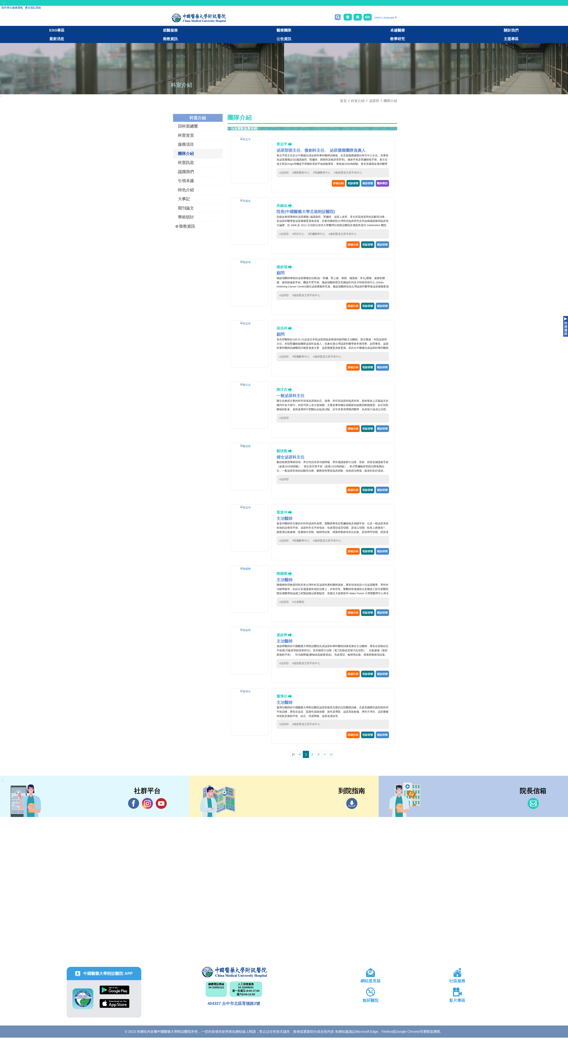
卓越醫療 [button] (397, 30)
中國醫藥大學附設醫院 (234, 972)
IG (147, 803)
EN (367, 17)
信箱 (533, 803)
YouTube (161, 803)
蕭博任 (282, 696)
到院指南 (351, 803)
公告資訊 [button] (284, 39)
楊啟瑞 (282, 267)
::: (4, 2)
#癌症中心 (298, 233)
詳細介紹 (338, 183)
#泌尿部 (284, 172)
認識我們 (186, 172)
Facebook (133, 803)
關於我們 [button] (511, 30)
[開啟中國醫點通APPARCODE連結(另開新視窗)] (82, 998)
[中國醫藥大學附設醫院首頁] (198, 18)
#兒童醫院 (298, 601)
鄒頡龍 (282, 451)
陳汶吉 (282, 389)
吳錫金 (282, 205)
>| (331, 754)
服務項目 (186, 144)
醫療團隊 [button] (284, 30)
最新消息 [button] (56, 39)
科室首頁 (186, 135)
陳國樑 (282, 573)
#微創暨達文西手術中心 (348, 172)
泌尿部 (374, 101)
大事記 (184, 199)
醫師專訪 (382, 183)
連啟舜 (282, 635)
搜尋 (338, 17)
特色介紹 (186, 190)
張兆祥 (282, 328)
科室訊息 (186, 162)
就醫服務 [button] (170, 30)
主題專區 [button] (511, 39)
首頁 (343, 101)
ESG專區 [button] (56, 30)
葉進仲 (282, 512)
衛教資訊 (187, 226)
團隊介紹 (390, 101)
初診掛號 (353, 183)
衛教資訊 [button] (170, 39)
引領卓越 (186, 181)
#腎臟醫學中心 (321, 172)
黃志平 (282, 144)
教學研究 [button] (397, 39)
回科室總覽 (188, 126)
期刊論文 (186, 208)
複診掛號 (367, 183)
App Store (114, 1005)
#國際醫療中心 (301, 172)
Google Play (114, 992)
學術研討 (186, 217)
